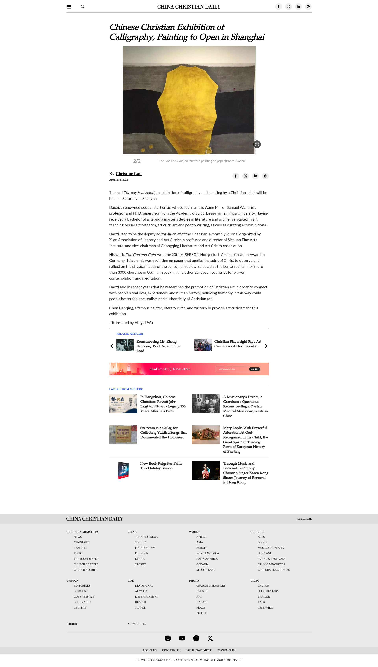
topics (78, 553)
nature (201, 602)
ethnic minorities (271, 564)
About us (150, 650)
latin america (207, 558)
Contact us (226, 650)
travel (140, 607)
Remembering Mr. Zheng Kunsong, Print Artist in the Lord (158, 346)
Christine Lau (129, 173)
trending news (146, 536)
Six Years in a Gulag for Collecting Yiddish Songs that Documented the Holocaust (163, 432)
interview (265, 607)
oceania (202, 564)
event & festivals (271, 558)
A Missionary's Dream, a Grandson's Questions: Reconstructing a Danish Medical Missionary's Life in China (245, 406)
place (200, 607)
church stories (85, 569)
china (132, 531)
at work (141, 591)
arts (261, 536)
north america (207, 553)
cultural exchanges (274, 569)
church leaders (86, 564)
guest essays (84, 596)
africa (201, 536)
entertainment (146, 596)
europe (201, 547)
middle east (205, 569)
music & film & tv (271, 547)
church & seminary (211, 585)
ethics (140, 558)
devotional (144, 585)
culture (256, 531)
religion (141, 553)
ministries (82, 542)
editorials (82, 585)
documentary (268, 591)
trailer (264, 596)
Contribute (171, 650)
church (263, 585)
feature (80, 547)
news (78, 536)
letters (80, 607)
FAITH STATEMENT (198, 650)
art (199, 596)
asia (199, 542)
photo (194, 580)
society (141, 542)
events (201, 591)
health (140, 602)
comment (81, 591)
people (201, 613)
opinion (72, 580)
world (194, 531)
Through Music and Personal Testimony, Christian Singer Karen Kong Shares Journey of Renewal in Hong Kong (245, 472)
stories (140, 564)
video (254, 580)
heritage (265, 553)
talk (261, 602)
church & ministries (82, 531)
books (262, 542)
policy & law (145, 547)
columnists (83, 602)
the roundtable (86, 558)
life (131, 580)
